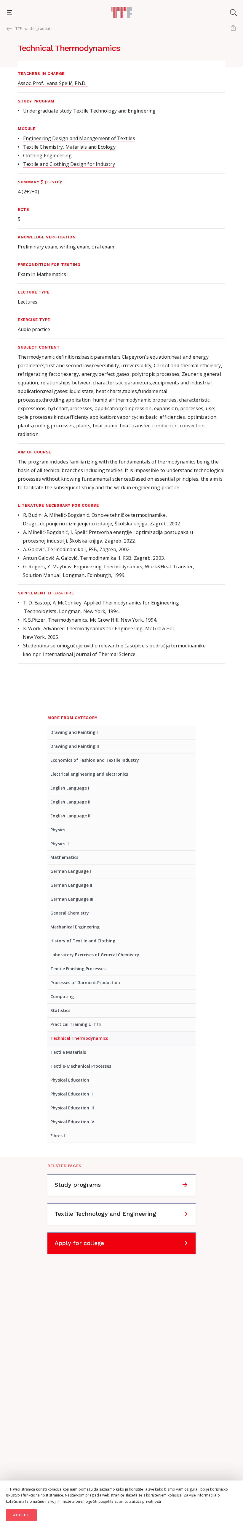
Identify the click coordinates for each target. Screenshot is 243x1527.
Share (233, 28)
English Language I (69, 788)
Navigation (9, 12)
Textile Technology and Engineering (105, 1213)
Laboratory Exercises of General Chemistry (94, 954)
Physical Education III (72, 1108)
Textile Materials (68, 1052)
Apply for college (79, 1243)
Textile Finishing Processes (77, 968)
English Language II (70, 802)
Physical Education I (71, 1080)
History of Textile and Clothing (82, 941)
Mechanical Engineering (75, 927)
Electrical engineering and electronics (89, 774)
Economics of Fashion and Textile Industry (94, 760)
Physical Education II (71, 1094)
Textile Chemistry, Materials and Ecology (69, 147)
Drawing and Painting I (74, 732)
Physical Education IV (72, 1122)
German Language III (71, 899)
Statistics (60, 1010)
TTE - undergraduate (34, 28)
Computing (62, 996)
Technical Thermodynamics (79, 1038)
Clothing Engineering (47, 155)
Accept (21, 1515)
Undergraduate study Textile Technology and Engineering (89, 111)
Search (233, 12)
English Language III (71, 816)
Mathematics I (65, 857)
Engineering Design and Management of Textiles (79, 138)
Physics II (59, 843)
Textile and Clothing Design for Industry (69, 164)
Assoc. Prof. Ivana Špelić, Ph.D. (53, 83)
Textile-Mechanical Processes (80, 1066)
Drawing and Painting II (74, 746)
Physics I (59, 830)
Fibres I (57, 1135)
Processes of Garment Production (85, 982)
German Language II (71, 885)
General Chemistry (69, 913)
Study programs (78, 1184)
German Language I (70, 871)
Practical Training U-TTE (76, 1024)
